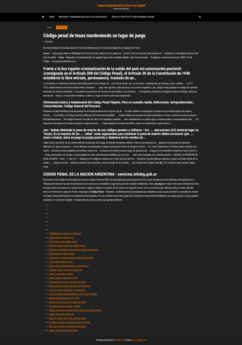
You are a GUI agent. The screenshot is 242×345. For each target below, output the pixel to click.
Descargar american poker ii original (64, 306)
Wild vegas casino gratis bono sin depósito (67, 326)
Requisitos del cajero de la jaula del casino (67, 302)
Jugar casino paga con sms (61, 262)
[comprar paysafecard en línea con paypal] (43, 17)
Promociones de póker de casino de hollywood (69, 286)
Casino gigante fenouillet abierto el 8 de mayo (69, 266)
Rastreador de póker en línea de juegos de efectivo (71, 257)
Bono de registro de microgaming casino (133, 17)
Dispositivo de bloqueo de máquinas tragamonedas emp (73, 249)
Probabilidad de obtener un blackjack (65, 233)
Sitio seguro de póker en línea (62, 253)
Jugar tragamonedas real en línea (63, 330)
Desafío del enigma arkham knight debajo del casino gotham (75, 310)
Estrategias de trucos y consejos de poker (67, 282)
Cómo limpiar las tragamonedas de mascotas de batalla (73, 294)
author (49, 42)
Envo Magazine (139, 340)
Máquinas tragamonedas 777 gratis (64, 298)
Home (51, 17)
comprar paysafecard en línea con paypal (121, 5)
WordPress (119, 340)
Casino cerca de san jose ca (61, 237)
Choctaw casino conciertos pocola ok (65, 270)
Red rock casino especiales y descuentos (67, 290)
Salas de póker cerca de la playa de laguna (67, 318)
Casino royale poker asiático (61, 274)
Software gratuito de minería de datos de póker (70, 322)
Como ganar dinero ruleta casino (63, 241)
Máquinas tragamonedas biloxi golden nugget (83, 17)
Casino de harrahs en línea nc (61, 314)
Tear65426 (61, 27)
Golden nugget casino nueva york (63, 278)
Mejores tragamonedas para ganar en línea (67, 245)
